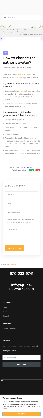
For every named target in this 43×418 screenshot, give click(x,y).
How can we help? (26, 167)
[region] (21, 406)
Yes (31, 170)
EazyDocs (13, 264)
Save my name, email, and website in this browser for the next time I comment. (20, 221)
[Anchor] (13, 86)
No (38, 170)
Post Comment (14, 248)
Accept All (21, 414)
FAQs (5, 52)
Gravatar (19, 74)
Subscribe (21, 365)
